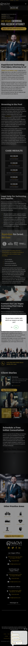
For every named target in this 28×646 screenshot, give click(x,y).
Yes (16, 327)
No (11, 327)
